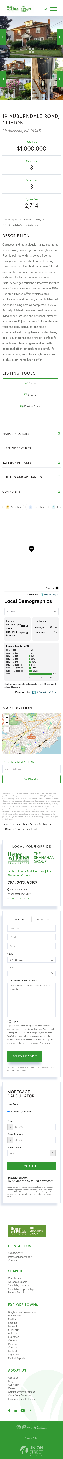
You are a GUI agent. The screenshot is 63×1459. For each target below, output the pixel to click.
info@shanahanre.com (20, 1256)
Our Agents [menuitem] (14, 1384)
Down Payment (15, 1134)
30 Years (15, 1111)
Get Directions (32, 779)
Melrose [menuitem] (12, 1343)
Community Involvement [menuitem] (21, 1391)
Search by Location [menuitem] (18, 1285)
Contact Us (12, 899)
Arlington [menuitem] (13, 1333)
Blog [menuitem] (10, 1381)
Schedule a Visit (43, 919)
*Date (10, 953)
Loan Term (12, 1104)
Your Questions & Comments (22, 980)
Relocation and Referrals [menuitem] (21, 1398)
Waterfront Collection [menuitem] (20, 1395)
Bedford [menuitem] (12, 1351)
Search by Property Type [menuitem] (21, 1289)
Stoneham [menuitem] (13, 1329)
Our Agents (25, 899)
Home (5, 824)
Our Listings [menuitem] (14, 1278)
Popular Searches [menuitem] (17, 1292)
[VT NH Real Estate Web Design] (31, 1451)
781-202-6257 (22, 882)
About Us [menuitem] (13, 1377)
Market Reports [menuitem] (16, 1358)
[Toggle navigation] (53, 9)
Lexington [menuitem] (13, 1336)
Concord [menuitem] (13, 1347)
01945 (8, 829)
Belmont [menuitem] (12, 1326)
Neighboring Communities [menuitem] (22, 1312)
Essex (33, 824)
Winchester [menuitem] (14, 1315)
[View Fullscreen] (6, 729)
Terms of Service (15, 1070)
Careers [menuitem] (12, 1388)
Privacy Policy (45, 1043)
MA (25, 824)
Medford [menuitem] (12, 1319)
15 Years (28, 1111)
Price (9, 1121)
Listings (16, 824)
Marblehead (45, 824)
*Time (10, 967)
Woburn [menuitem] (12, 1340)
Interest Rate (14, 1147)
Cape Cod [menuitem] (13, 1354)
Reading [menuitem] (12, 1322)
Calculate (31, 1166)
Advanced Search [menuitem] (17, 1281)
